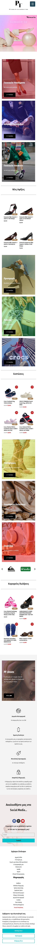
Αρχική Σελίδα (18, 857)
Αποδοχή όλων (18, 931)
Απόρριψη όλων (18, 941)
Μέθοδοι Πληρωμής (18, 885)
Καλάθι (18, 869)
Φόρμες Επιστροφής (18, 895)
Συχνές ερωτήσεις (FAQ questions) (18, 862)
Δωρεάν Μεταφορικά (18, 897)
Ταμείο (18, 872)
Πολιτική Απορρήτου (18, 905)
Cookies (19, 900)
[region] (18, 928)
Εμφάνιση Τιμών (18, 890)
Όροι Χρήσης (18, 902)
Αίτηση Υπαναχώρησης (18, 874)
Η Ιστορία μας (18, 860)
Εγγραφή (18, 840)
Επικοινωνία (18, 867)
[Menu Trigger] (32, 4)
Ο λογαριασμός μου (18, 864)
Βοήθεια (18, 883)
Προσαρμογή (18, 936)
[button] (2, 569)
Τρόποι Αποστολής (18, 888)
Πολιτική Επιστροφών (18, 893)
